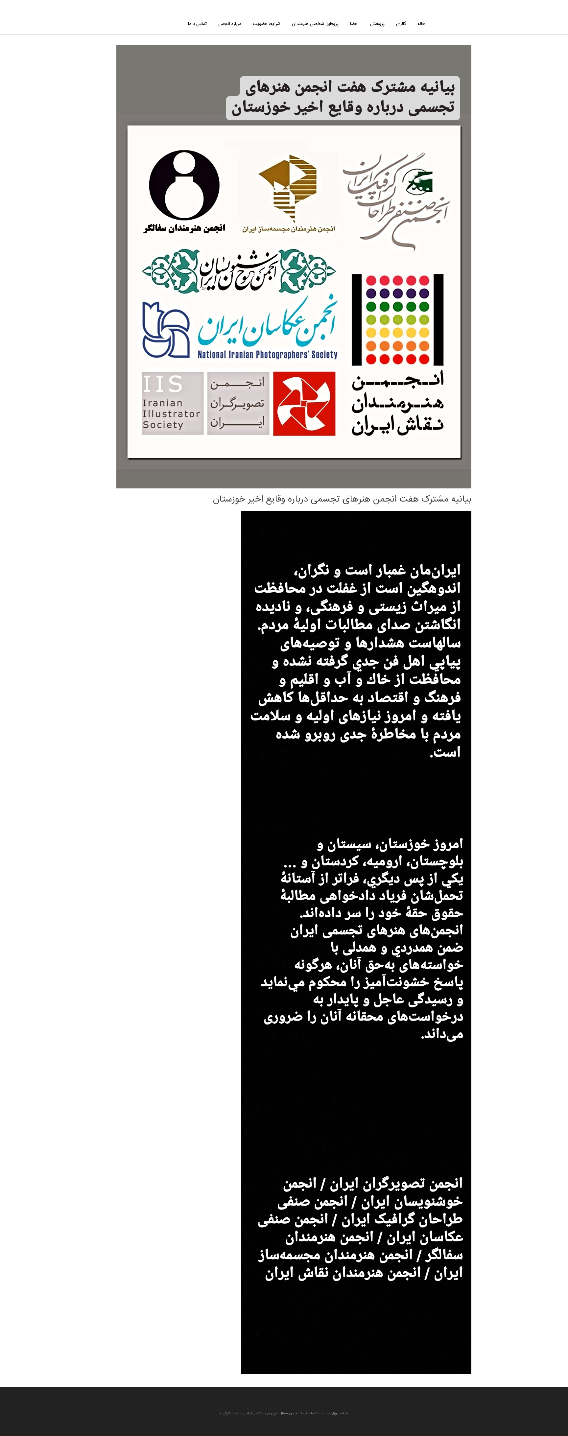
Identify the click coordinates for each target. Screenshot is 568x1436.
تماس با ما (197, 24)
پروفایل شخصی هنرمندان (315, 24)
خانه (421, 24)
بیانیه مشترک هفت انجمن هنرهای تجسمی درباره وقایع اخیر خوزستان (342, 499)
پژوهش (377, 24)
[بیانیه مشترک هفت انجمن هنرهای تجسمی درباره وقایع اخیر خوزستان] (293, 484)
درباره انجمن (229, 24)
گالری (401, 24)
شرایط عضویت (266, 24)
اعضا (354, 24)
